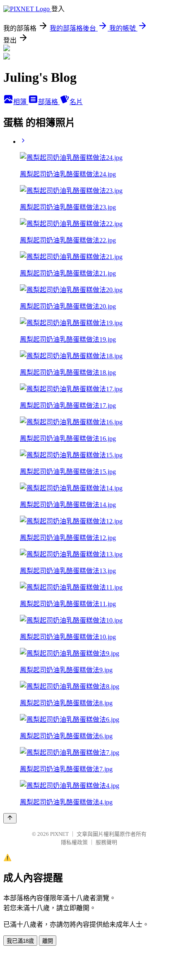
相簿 (20, 101)
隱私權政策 (74, 842)
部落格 (49, 101)
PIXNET (59, 834)
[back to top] (10, 818)
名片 (76, 101)
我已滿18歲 (20, 941)
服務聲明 (106, 842)
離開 (47, 941)
